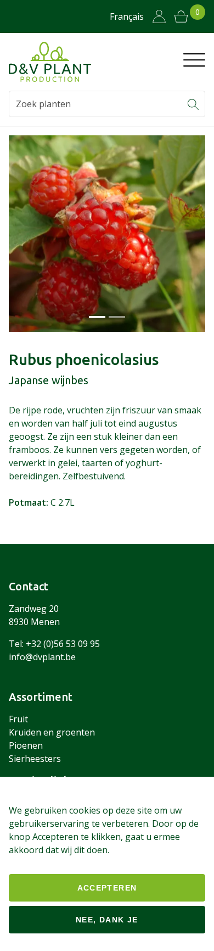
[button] (193, 104)
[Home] (50, 62)
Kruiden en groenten (52, 732)
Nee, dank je (107, 919)
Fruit (18, 719)
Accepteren (107, 887)
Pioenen (26, 745)
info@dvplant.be (42, 657)
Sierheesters (35, 759)
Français (127, 16)
